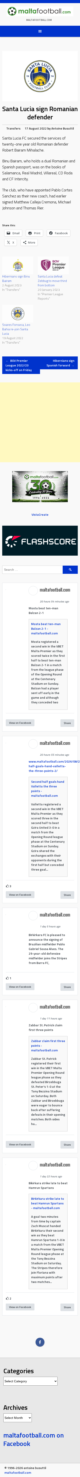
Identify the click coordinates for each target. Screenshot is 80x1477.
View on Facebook (20, 723)
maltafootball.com (39, 20)
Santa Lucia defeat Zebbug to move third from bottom (52, 280)
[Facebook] (40, 1342)
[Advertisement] (40, 422)
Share (67, 723)
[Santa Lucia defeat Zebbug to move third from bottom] (53, 265)
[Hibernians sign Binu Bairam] (17, 265)
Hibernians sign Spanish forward (60, 363)
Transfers (13, 128)
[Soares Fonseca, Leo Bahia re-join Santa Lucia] (17, 314)
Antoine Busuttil (62, 128)
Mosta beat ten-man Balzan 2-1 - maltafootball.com (46, 628)
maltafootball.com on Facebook (33, 1439)
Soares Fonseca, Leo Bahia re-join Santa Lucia (16, 329)
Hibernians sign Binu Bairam (16, 278)
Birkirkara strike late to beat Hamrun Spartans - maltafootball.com (47, 1203)
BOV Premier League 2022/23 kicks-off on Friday (19, 365)
